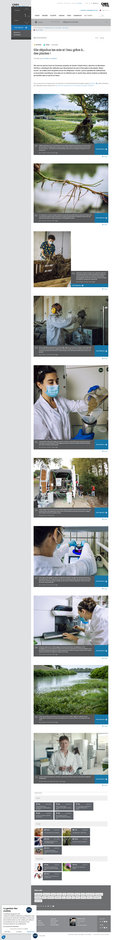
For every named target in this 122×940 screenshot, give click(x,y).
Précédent (17, 10)
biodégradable (97, 897)
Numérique (78, 15)
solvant (53, 894)
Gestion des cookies (73, 934)
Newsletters (53, 919)
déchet (77, 897)
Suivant (16, 20)
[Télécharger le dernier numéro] (73, 922)
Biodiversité (58, 897)
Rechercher (60, 3)
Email (106, 927)
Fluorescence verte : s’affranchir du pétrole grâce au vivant (43, 808)
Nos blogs (79, 3)
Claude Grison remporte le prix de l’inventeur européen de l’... (51, 868)
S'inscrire (74, 3)
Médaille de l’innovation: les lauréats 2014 (51, 877)
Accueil (35, 27)
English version (105, 10)
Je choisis (19, 931)
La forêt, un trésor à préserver (80, 841)
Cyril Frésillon (45, 58)
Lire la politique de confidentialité (11, 926)
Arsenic (68, 897)
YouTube (96, 3)
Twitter (90, 3)
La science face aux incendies (51, 832)
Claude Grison (38, 894)
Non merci (7, 931)
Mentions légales (55, 925)
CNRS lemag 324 (81, 921)
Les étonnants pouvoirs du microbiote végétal (51, 842)
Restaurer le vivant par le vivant (79, 867)
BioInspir (94, 83)
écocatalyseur (99, 894)
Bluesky (94, 3)
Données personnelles (39, 925)
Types (102, 15)
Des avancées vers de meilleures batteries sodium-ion (63, 817)
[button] (3, 937)
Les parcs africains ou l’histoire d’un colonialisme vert (51, 852)
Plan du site (53, 923)
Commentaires (17, 34)
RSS (98, 3)
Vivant (37, 15)
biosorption (50, 897)
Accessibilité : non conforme (84, 934)
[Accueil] (20, 6)
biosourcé (89, 897)
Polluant (59, 894)
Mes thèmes (88, 15)
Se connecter (67, 3)
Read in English (39, 30)
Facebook (92, 3)
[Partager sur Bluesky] (104, 927)
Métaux (44, 897)
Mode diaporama (19, 27)
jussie (83, 894)
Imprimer (102, 38)
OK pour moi (30, 931)
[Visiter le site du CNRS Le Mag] (105, 5)
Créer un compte (105, 934)
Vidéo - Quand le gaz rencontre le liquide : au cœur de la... (63, 808)
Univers (61, 15)
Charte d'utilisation (38, 923)
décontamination (90, 894)
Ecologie (55, 45)
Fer (73, 897)
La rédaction (54, 58)
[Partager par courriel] (49, 906)
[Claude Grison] (38, 867)
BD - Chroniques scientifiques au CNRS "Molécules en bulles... (83, 808)
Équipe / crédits (37, 921)
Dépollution (70, 894)
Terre (69, 15)
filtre (64, 894)
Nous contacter (54, 921)
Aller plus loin (17, 32)
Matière (45, 15)
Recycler (83, 897)
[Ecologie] (38, 832)
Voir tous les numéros (82, 925)
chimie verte (46, 894)
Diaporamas (41, 27)
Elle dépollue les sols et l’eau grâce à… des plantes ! (57, 27)
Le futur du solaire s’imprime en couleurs (43, 816)
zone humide (38, 900)
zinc (64, 897)
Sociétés (53, 15)
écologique (37, 897)
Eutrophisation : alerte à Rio (79, 832)
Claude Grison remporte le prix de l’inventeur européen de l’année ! (74, 85)
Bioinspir (77, 894)
